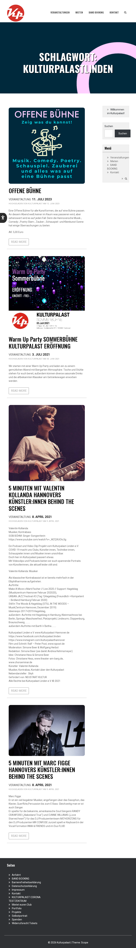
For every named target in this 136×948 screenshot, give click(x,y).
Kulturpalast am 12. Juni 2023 (43, 203)
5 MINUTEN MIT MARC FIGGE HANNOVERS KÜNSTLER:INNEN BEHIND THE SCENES (42, 770)
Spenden (17, 919)
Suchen (108, 126)
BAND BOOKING (96, 12)
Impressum (18, 889)
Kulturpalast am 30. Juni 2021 (43, 359)
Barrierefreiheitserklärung (26, 882)
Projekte (16, 912)
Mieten (79, 12)
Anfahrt (16, 874)
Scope (84, 942)
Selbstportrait (19, 915)
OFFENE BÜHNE (25, 190)
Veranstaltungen (60, 12)
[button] (3, 218)
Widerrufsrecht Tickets (24, 923)
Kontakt (114, 12)
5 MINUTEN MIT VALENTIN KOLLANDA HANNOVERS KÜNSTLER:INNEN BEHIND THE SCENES (41, 498)
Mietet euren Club (22, 904)
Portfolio (17, 908)
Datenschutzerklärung (24, 886)
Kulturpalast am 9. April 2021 (43, 521)
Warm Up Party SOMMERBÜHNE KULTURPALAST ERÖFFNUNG (43, 342)
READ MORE (19, 242)
